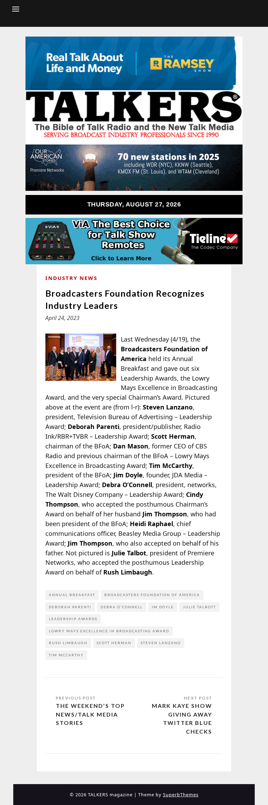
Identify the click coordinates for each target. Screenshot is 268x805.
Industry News (71, 277)
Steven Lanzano (161, 643)
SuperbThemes (181, 794)
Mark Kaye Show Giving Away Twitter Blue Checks (182, 718)
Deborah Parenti (70, 607)
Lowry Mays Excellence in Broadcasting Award (109, 631)
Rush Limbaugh (68, 643)
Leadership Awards (73, 619)
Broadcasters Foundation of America (152, 595)
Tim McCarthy (66, 655)
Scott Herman (114, 643)
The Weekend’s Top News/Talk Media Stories (90, 714)
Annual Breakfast (72, 595)
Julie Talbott (199, 607)
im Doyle (163, 607)
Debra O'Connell (121, 607)
